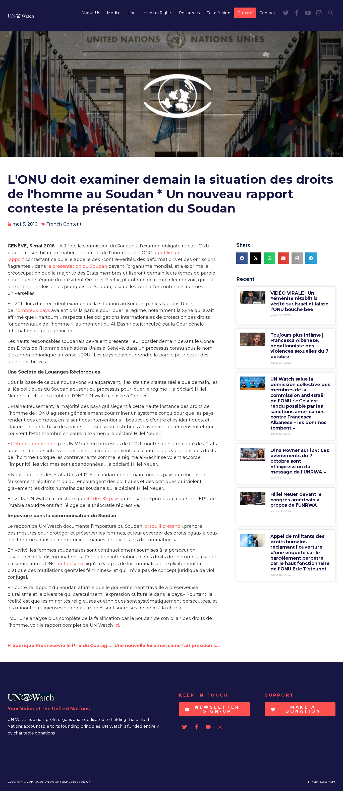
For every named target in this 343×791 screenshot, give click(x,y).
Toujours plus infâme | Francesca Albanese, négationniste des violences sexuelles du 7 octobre (299, 345)
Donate (244, 12)
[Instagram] (319, 13)
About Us (90, 12)
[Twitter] (286, 13)
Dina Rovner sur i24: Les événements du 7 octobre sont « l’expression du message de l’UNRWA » (299, 461)
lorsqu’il (153, 526)
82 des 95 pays (103, 498)
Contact (267, 12)
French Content (64, 224)
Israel (131, 12)
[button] (330, 13)
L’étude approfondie (33, 444)
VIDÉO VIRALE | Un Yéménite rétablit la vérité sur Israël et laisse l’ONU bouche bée (299, 301)
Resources (189, 12)
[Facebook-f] (297, 13)
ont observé (71, 563)
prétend (171, 526)
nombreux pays (32, 310)
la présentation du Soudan (77, 266)
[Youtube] (308, 13)
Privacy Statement (321, 781)
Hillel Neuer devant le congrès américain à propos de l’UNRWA (296, 500)
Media (113, 12)
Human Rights (158, 12)
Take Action (218, 12)
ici (116, 625)
